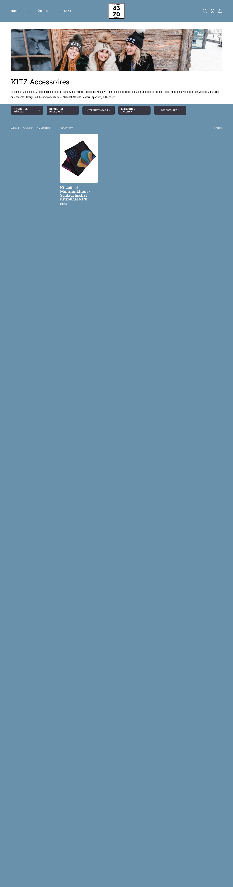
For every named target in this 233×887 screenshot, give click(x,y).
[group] (116, 110)
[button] (205, 11)
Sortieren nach (66, 128)
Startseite (15, 128)
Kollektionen (28, 128)
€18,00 (63, 204)
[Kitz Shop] (116, 11)
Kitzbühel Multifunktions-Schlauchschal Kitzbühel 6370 (75, 193)
